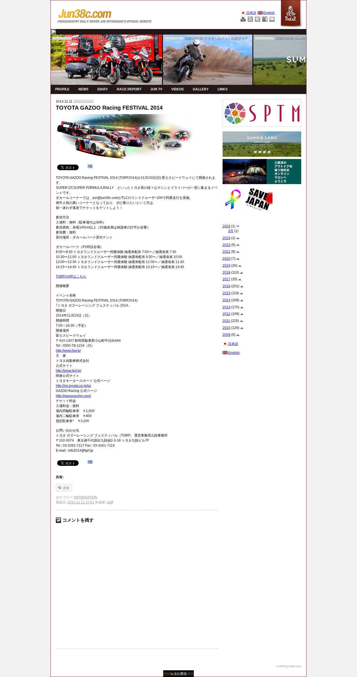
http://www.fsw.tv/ (68, 351)
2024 (226, 226)
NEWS (83, 89)
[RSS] (250, 19)
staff (110, 502)
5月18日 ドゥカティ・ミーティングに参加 (125, 38)
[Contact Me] (272, 19)
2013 (226, 307)
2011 (226, 321)
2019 (226, 266)
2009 (226, 335)
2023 (226, 238)
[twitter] (53, 31)
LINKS (223, 89)
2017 (226, 279)
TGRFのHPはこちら (71, 276)
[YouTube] (243, 19)
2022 (226, 245)
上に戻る (178, 674)
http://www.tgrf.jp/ (68, 371)
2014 (226, 300)
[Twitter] (257, 19)
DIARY (102, 89)
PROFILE (62, 89)
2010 (226, 328)
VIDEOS (177, 89)
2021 (226, 252)
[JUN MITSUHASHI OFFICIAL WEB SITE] (105, 14)
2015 (226, 293)
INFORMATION (62, 38)
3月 (230, 231)
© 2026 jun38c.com (288, 666)
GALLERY (201, 89)
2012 (226, 314)
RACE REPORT (129, 89)
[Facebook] (264, 19)
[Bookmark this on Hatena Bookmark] (90, 167)
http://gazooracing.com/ (73, 396)
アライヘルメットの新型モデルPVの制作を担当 (239, 38)
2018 (226, 272)
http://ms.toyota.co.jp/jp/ (73, 386)
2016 (226, 286)
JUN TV (156, 89)
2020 (226, 259)
